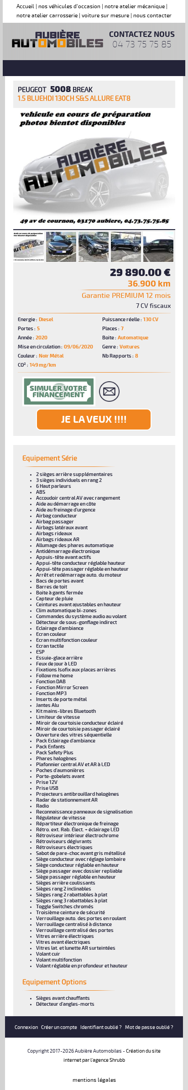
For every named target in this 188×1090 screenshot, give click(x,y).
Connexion (26, 1027)
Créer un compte (59, 1027)
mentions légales (94, 1080)
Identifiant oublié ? (101, 1027)
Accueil (25, 6)
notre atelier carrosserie (47, 15)
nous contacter (152, 15)
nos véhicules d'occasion (69, 6)
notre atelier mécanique (134, 6)
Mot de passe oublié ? (149, 1027)
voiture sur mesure (105, 15)
